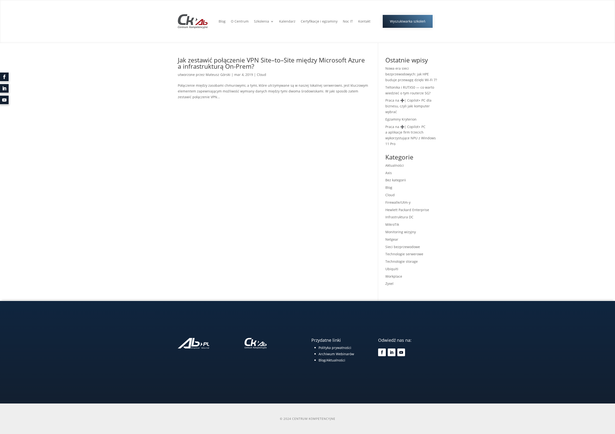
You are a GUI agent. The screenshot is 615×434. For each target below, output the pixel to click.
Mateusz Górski (218, 74)
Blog (222, 21)
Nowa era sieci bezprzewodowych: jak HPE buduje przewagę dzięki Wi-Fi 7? (411, 74)
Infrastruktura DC (399, 217)
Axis (388, 173)
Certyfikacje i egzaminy (319, 21)
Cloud (261, 74)
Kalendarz (287, 21)
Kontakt (364, 21)
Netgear (391, 239)
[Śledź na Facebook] (382, 352)
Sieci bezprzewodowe (402, 247)
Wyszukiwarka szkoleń (407, 21)
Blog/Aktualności (332, 360)
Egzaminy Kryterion (401, 119)
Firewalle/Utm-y (398, 202)
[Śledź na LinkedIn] (391, 352)
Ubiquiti (391, 269)
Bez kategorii (395, 180)
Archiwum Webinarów (336, 354)
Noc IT (348, 21)
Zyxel (389, 283)
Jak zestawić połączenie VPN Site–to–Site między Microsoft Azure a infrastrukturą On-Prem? (271, 63)
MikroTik (392, 224)
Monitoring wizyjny (400, 232)
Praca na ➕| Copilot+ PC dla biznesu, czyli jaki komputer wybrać (408, 106)
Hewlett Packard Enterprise (407, 210)
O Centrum (240, 21)
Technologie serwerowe (404, 254)
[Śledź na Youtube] (401, 352)
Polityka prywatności (335, 347)
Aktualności (394, 165)
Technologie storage (401, 261)
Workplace (393, 276)
